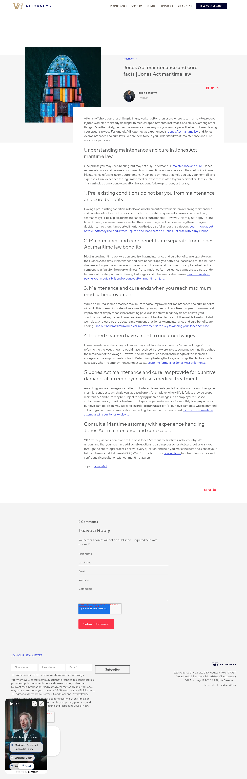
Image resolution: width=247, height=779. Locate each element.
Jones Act (100, 466)
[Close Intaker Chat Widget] (41, 703)
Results (151, 6)
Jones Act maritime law (183, 131)
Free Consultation (211, 6)
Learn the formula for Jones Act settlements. (176, 362)
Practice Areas (118, 6)
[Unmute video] (11, 703)
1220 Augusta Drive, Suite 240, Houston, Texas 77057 (204, 672)
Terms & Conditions (54, 694)
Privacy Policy (80, 694)
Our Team (136, 6)
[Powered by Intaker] (33, 772)
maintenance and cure (187, 166)
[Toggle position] (34, 703)
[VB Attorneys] (31, 6)
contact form (172, 453)
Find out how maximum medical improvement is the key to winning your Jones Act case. (152, 326)
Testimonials (166, 6)
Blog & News (185, 6)
